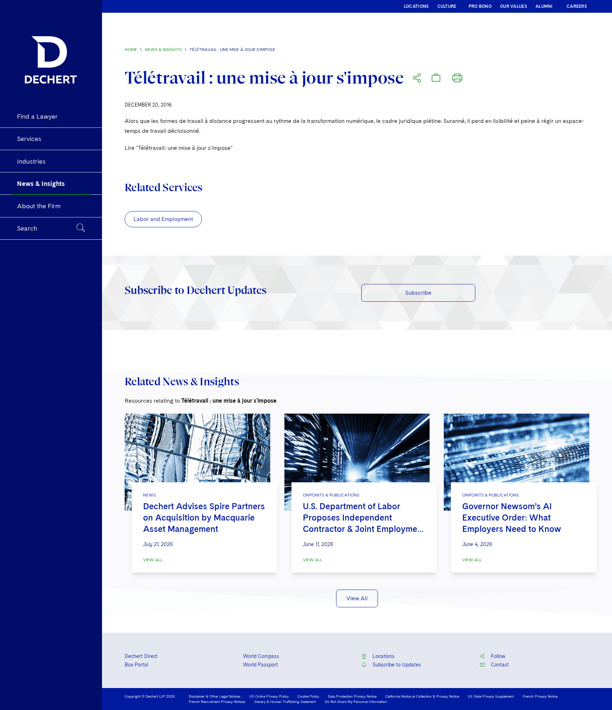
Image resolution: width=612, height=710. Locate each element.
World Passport (260, 665)
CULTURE (447, 6)
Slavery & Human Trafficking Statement (285, 701)
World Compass (261, 656)
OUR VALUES (513, 6)
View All (153, 559)
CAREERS (577, 6)
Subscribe (418, 292)
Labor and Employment (163, 219)
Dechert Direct (141, 656)
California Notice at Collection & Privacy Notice (422, 696)
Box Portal (136, 665)
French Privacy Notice (540, 696)
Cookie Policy (308, 696)
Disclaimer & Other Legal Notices (214, 696)
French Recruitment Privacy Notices (217, 701)
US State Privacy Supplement (491, 696)
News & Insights (163, 49)
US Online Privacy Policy (269, 696)
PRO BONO (480, 6)
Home (131, 49)
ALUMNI (544, 6)
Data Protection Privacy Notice (352, 696)
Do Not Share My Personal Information (356, 701)
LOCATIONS (416, 6)
